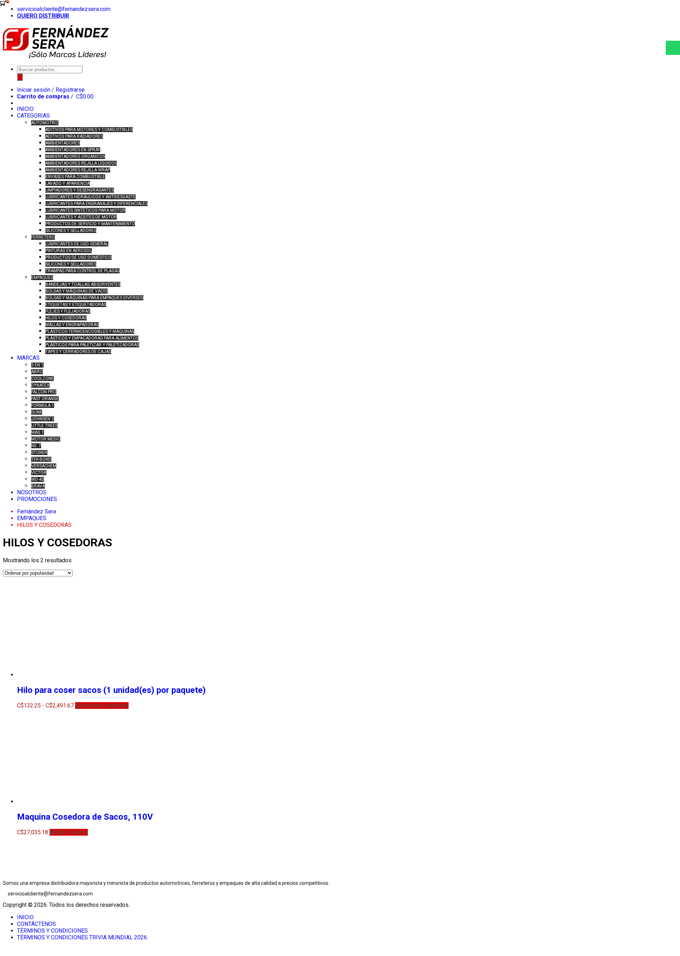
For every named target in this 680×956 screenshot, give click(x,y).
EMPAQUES (42, 277)
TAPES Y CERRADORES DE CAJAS (78, 351)
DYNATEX (40, 385)
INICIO (25, 109)
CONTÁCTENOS (36, 924)
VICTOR (38, 472)
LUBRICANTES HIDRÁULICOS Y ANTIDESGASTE (90, 196)
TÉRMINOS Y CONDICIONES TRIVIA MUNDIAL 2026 (82, 937)
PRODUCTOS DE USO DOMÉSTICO (78, 257)
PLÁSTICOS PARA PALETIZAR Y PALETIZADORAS (92, 344)
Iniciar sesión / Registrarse (51, 89)
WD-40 (37, 479)
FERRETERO (43, 237)
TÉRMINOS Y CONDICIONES (52, 930)
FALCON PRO (43, 391)
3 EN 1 (37, 365)
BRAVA (38, 486)
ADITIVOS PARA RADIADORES (74, 136)
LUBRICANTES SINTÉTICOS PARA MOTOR (85, 210)
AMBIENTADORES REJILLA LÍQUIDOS (81, 163)
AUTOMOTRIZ (44, 122)
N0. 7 (36, 445)
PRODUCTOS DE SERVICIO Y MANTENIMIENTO (90, 223)
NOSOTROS (31, 492)
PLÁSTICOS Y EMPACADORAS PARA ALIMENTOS (91, 338)
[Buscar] (20, 77)
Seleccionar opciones (102, 705)
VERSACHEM (43, 465)
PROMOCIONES (37, 499)
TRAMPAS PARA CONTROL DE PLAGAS (82, 270)
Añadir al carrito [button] (69, 832)
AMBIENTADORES (62, 143)
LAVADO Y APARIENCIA (67, 183)
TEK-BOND (41, 459)
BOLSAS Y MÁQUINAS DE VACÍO (76, 291)
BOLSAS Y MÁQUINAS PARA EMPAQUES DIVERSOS (94, 297)
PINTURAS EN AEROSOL (68, 250)
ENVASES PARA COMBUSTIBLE (75, 176)
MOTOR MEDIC (45, 439)
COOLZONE (42, 378)
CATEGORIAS (33, 115)
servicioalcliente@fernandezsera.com (63, 9)
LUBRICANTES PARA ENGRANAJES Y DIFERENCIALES (96, 203)
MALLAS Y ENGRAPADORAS (72, 324)
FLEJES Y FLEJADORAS (67, 311)
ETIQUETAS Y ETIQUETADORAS (75, 304)
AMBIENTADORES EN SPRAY (72, 149)
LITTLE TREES (44, 425)
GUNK (36, 412)
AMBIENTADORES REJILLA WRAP (77, 169)
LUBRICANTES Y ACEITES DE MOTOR (81, 217)
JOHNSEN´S (42, 418)
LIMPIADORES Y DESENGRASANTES (79, 190)
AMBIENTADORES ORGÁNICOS (75, 156)
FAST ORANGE (45, 398)
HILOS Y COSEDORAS (66, 317)
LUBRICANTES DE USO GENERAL (76, 243)
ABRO (37, 371)
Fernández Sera (36, 511)
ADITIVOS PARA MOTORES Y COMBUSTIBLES (89, 129)
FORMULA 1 (42, 405)
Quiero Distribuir (43, 15)
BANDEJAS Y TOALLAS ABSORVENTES (82, 284)
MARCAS (28, 357)
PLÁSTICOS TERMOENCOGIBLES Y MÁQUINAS (89, 331)
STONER (39, 452)
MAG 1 (37, 432)
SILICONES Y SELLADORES (70, 230)
